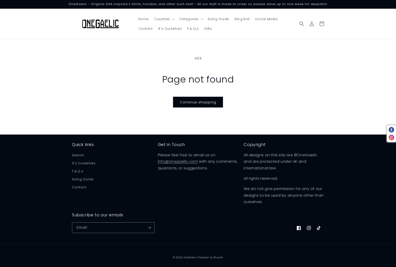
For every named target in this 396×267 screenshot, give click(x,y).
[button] (163, 19)
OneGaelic (190, 257)
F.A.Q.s (77, 171)
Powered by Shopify (210, 257)
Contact (79, 187)
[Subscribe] (149, 227)
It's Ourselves (83, 163)
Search (78, 155)
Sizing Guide (83, 179)
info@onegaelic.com (178, 161)
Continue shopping (198, 102)
